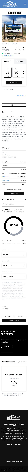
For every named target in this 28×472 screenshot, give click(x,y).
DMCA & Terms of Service (15, 470)
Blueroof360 (12, 467)
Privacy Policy (5, 470)
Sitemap (24, 470)
